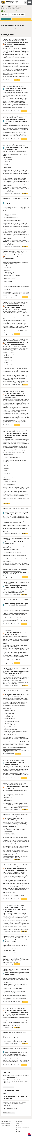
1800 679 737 (7, 1106)
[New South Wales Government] (29, 1134)
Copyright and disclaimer (23, 1127)
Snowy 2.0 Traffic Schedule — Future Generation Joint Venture (16, 891)
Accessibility (19, 1121)
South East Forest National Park (12, 1075)
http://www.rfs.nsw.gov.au (10, 1108)
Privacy (18, 1125)
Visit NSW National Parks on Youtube (9, 1137)
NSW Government (6, 1123)
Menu (5, 19)
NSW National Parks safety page (20, 573)
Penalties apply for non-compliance (11, 134)
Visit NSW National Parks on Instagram (5, 1137)
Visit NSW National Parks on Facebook (2, 1137)
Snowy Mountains (11, 1077)
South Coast (26, 1075)
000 (5, 1093)
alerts (21, 19)
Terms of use (19, 1123)
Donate (18, 1132)
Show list (17, 79)
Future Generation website (14, 992)
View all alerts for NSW (8, 1112)
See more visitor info (8, 1087)
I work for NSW (5, 1125)
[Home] (3, 2)
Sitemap (18, 1130)
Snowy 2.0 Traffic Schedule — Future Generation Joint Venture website (16, 928)
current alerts (15, 11)
